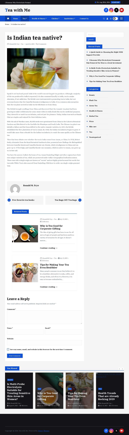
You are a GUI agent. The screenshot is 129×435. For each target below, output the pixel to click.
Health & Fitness (38, 18)
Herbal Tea (93, 116)
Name (10, 328)
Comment (11, 309)
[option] (36, 391)
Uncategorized (95, 137)
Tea (24, 18)
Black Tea (93, 100)
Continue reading (48, 248)
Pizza (91, 121)
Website (10, 339)
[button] (119, 368)
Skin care (92, 126)
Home (15, 18)
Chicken (54, 18)
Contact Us (84, 18)
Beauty (92, 95)
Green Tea (93, 106)
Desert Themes (43, 431)
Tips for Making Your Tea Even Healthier (105, 81)
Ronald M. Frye (14, 44)
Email (48, 328)
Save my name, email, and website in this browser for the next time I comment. (41, 349)
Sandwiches (69, 18)
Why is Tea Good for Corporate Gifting (104, 76)
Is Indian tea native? (18, 24)
